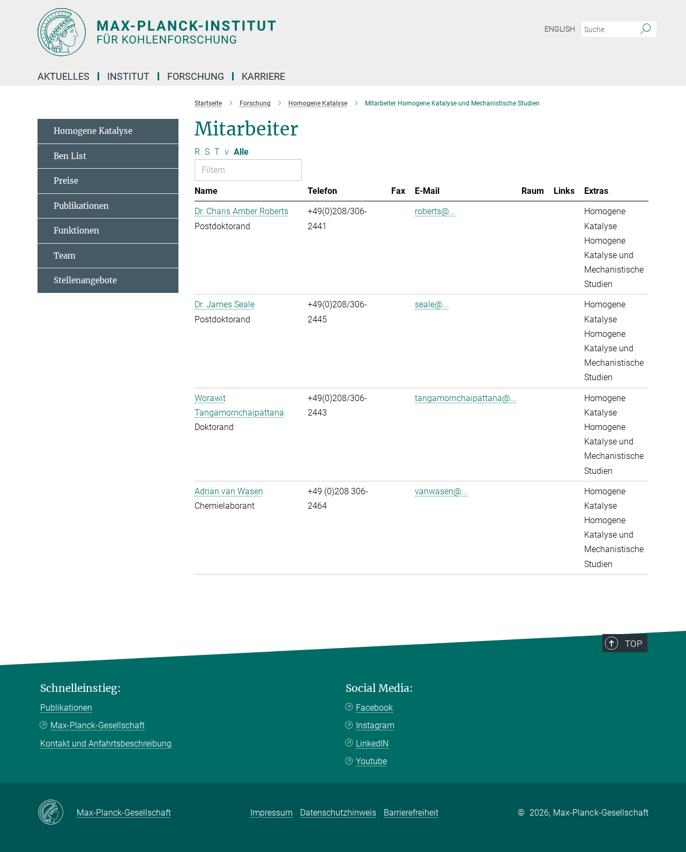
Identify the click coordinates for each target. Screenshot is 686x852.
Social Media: (379, 688)
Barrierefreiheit (411, 813)
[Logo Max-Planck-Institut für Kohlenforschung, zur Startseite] (238, 32)
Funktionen (76, 230)
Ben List (70, 156)
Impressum (271, 813)
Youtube (371, 761)
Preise (66, 181)
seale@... (432, 304)
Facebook (374, 708)
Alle (241, 152)
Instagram (375, 725)
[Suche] (646, 29)
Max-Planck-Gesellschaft (97, 725)
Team (65, 256)
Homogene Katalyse (93, 131)
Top (633, 643)
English (560, 29)
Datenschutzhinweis (338, 813)
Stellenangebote (85, 280)
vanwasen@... (441, 491)
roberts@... (435, 211)
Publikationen (81, 206)
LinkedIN (372, 743)
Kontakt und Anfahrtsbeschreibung (106, 743)
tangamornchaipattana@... (466, 398)
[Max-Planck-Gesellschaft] (57, 813)
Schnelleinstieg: (80, 688)
